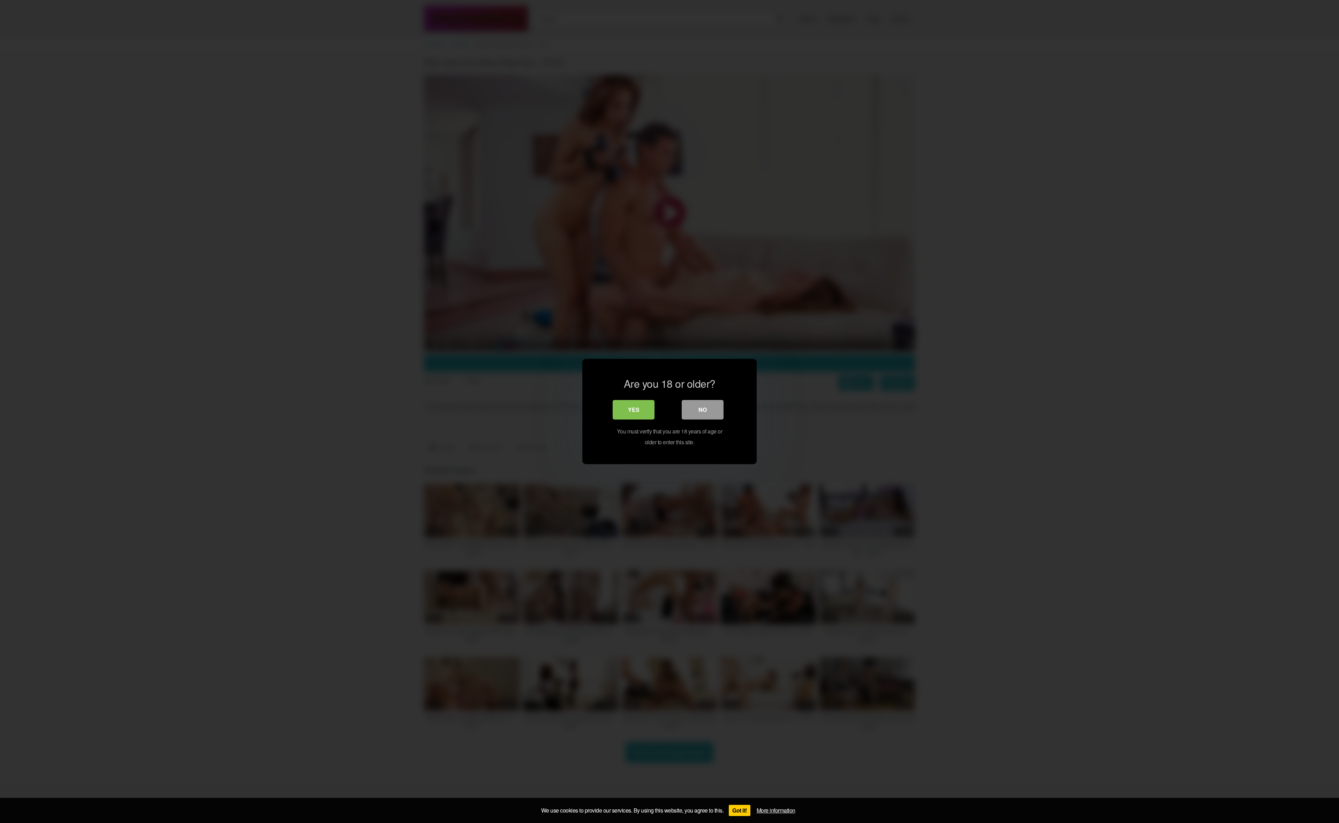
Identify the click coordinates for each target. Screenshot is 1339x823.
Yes (634, 410)
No (702, 410)
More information (776, 810)
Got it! (739, 810)
